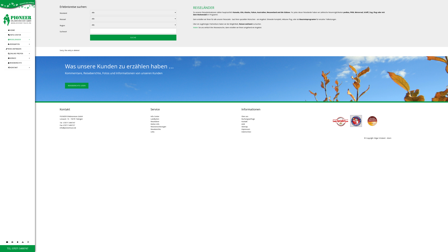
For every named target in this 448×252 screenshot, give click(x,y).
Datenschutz (246, 132)
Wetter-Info (155, 124)
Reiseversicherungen (158, 127)
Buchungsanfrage (248, 119)
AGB (243, 124)
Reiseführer (155, 121)
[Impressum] (28, 242)
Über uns (245, 116)
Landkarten (155, 119)
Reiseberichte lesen (77, 85)
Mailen (195, 27)
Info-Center (155, 116)
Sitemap (245, 127)
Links (152, 132)
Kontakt (244, 121)
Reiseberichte (156, 129)
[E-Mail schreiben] (7, 242)
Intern (389, 138)
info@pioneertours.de (68, 128)
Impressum (246, 129)
